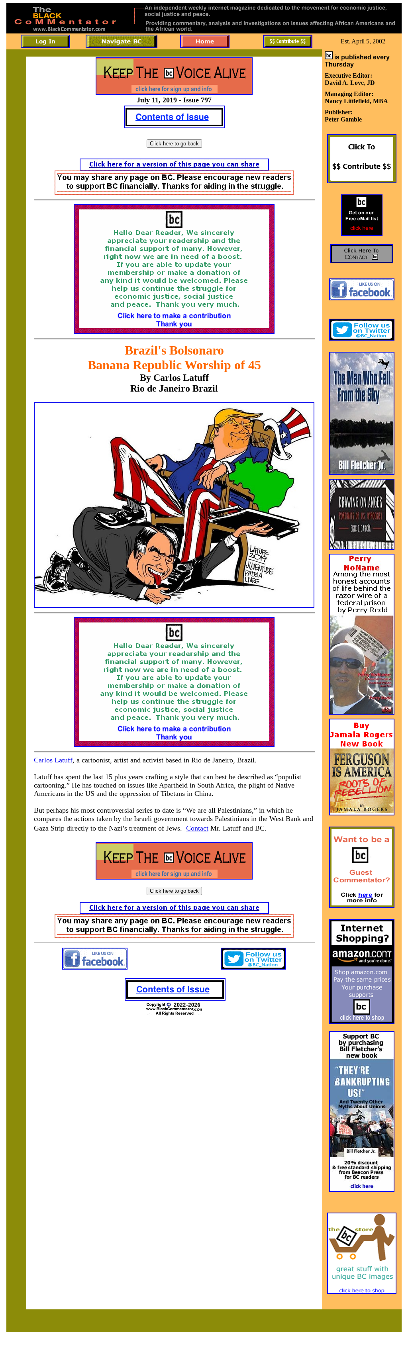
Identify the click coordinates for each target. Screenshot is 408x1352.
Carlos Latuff (53, 760)
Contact (197, 828)
